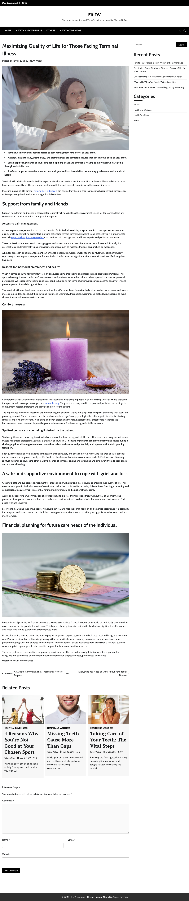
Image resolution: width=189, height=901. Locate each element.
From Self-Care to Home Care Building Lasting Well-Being (159, 87)
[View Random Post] (179, 30)
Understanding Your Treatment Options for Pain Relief (158, 76)
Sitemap (81, 897)
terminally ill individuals (45, 191)
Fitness (50, 30)
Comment (8, 800)
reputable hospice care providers (27, 237)
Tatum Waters (36, 60)
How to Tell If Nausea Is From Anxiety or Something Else (158, 62)
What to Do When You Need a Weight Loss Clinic (155, 82)
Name (6, 839)
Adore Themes (120, 897)
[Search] (184, 30)
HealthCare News (70, 30)
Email (71, 839)
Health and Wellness (29, 30)
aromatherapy (52, 403)
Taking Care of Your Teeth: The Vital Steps (108, 739)
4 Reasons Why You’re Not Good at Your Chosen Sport (21, 742)
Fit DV (94, 15)
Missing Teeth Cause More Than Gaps (63, 739)
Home (7, 30)
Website (6, 854)
